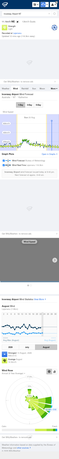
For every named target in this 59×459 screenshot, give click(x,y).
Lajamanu (17, 33)
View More (39, 299)
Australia (6, 97)
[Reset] (49, 13)
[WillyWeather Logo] (7, 4)
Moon (42, 88)
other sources (23, 447)
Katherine (23, 97)
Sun (34, 88)
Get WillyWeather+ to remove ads (18, 81)
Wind (15, 88)
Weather (5, 88)
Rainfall (25, 88)
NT (14, 97)
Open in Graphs (49, 154)
